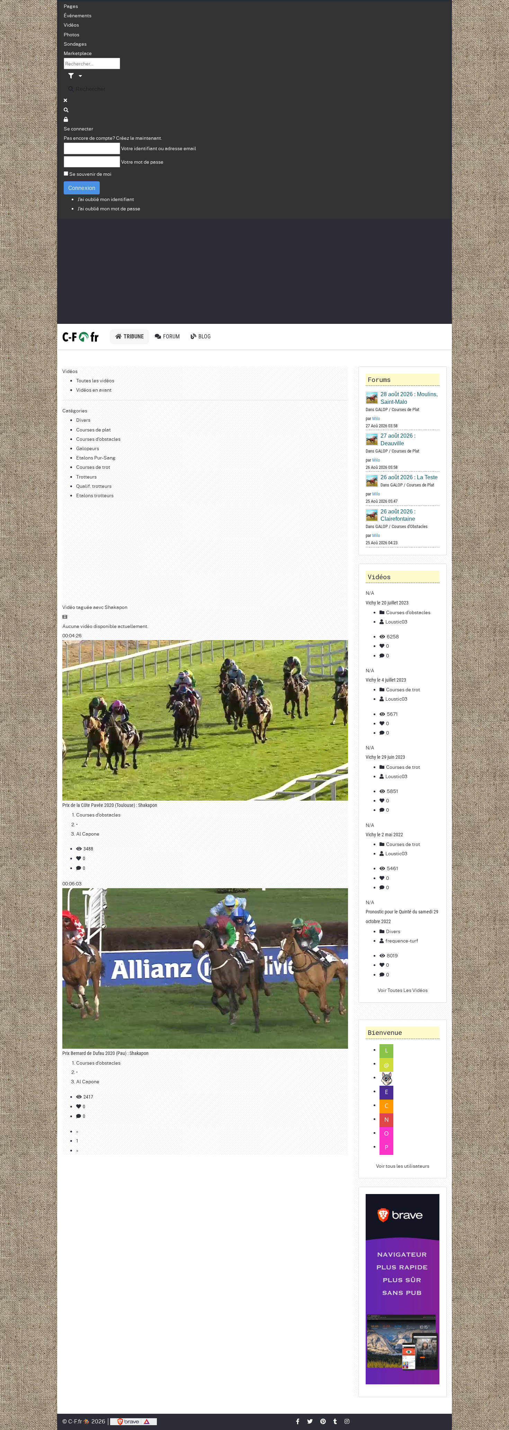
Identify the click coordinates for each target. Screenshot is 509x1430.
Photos (71, 34)
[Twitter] (310, 1421)
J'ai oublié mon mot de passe (109, 208)
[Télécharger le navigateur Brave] (133, 1421)
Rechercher (90, 89)
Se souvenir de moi (90, 173)
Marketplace (78, 52)
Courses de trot (93, 466)
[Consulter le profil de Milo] (372, 397)
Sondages (75, 43)
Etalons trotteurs (95, 495)
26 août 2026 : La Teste (409, 477)
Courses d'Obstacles (410, 526)
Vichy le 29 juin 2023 (385, 757)
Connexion (81, 188)
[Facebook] (298, 1421)
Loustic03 (396, 621)
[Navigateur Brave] (402, 1289)
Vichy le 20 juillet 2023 (387, 602)
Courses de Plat (405, 409)
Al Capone (87, 833)
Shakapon (116, 606)
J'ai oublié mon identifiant (106, 198)
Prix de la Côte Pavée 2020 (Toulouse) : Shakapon (109, 805)
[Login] (66, 119)
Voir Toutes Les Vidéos (403, 989)
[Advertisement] (254, 270)
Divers (83, 419)
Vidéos (71, 24)
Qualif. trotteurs (93, 485)
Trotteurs (86, 476)
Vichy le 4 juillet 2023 (386, 680)
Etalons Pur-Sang (96, 457)
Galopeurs (87, 448)
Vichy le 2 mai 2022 (384, 834)
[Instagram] (347, 1421)
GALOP (381, 409)
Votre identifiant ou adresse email (158, 148)
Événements (77, 15)
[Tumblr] (335, 1421)
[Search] (66, 109)
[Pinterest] (323, 1421)
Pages (71, 5)
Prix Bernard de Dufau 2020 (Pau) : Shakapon (105, 1053)
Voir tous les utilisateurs (402, 1165)
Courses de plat (93, 429)
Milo (376, 418)
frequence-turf (401, 940)
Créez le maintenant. (139, 137)
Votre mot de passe (142, 161)
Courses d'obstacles (98, 438)
